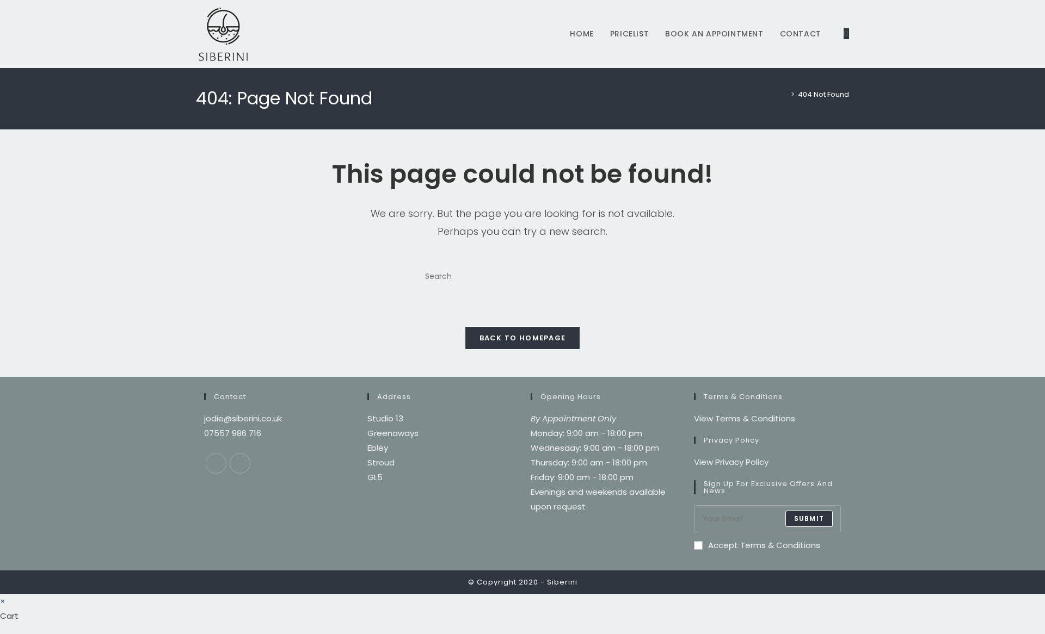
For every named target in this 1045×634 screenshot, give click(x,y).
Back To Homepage (523, 338)
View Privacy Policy (731, 462)
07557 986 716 (232, 433)
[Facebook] (216, 463)
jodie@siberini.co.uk (243, 418)
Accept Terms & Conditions (764, 545)
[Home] (785, 94)
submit (809, 518)
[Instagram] (240, 463)
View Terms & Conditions (744, 418)
